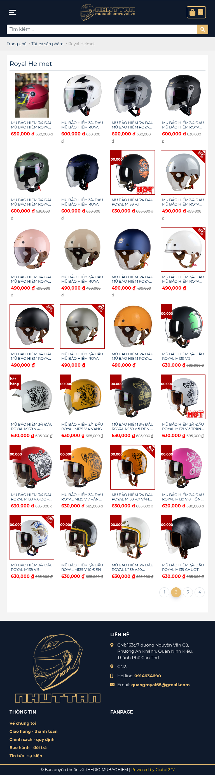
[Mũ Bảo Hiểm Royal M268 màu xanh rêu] (32, 172)
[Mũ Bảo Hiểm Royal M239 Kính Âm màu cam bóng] (132, 326)
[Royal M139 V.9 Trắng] (32, 537)
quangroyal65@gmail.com (160, 684)
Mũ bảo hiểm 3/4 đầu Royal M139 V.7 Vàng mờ (82, 499)
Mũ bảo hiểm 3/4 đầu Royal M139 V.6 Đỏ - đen (32, 499)
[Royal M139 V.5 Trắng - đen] (183, 397)
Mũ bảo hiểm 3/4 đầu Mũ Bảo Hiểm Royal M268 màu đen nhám (183, 127)
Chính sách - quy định (32, 739)
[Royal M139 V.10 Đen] (82, 537)
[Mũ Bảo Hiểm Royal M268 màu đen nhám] (183, 95)
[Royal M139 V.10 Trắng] (132, 537)
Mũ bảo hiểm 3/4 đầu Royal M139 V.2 (183, 356)
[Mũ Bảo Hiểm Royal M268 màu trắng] (82, 95)
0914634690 (147, 675)
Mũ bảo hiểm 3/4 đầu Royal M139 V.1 (132, 201)
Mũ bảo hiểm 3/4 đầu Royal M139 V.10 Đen (82, 567)
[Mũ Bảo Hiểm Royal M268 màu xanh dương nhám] (82, 172)
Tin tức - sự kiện (26, 755)
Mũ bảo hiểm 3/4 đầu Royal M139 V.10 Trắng (132, 569)
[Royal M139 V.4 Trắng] (32, 397)
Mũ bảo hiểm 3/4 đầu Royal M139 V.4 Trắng (32, 428)
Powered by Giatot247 (152, 769)
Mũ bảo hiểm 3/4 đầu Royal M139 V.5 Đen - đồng (132, 428)
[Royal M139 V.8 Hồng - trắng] (183, 467)
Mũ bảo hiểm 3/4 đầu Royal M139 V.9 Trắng (32, 569)
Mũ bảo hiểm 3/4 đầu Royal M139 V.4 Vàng (82, 426)
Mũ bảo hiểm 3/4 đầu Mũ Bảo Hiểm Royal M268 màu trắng (82, 127)
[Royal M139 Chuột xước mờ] (183, 537)
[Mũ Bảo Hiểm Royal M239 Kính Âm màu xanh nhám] (132, 249)
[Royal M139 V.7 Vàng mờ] (82, 467)
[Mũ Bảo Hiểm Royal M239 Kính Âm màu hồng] (32, 249)
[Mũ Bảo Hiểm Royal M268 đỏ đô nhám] (32, 95)
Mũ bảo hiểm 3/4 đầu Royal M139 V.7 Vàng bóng (132, 499)
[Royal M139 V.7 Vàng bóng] (132, 467)
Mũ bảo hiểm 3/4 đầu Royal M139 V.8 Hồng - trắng (183, 499)
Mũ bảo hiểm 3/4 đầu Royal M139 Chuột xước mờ (183, 569)
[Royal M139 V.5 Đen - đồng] (132, 397)
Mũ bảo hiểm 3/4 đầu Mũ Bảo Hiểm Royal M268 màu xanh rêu (32, 204)
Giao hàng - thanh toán (34, 731)
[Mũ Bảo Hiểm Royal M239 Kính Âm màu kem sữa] (82, 249)
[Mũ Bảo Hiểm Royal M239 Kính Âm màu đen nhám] (32, 326)
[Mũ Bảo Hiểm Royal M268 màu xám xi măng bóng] (132, 95)
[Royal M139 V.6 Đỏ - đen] (32, 467)
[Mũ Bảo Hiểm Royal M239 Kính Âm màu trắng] (183, 249)
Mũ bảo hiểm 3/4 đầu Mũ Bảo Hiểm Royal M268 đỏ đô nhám (32, 127)
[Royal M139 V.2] (183, 326)
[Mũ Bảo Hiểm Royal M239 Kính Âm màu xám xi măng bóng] (183, 172)
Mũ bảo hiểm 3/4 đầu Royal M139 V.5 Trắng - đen (183, 428)
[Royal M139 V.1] (132, 172)
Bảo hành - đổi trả (28, 747)
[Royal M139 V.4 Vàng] (82, 397)
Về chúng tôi (23, 723)
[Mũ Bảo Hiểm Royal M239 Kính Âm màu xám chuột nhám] (82, 326)
